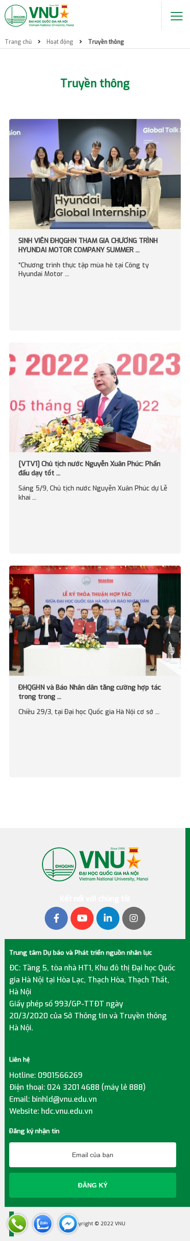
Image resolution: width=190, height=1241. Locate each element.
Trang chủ (18, 42)
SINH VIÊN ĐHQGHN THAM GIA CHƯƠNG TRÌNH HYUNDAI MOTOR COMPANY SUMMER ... (88, 245)
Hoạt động (60, 42)
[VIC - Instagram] (133, 918)
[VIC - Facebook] (56, 918)
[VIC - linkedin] (107, 918)
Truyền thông (106, 42)
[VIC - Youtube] (82, 918)
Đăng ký (92, 1185)
